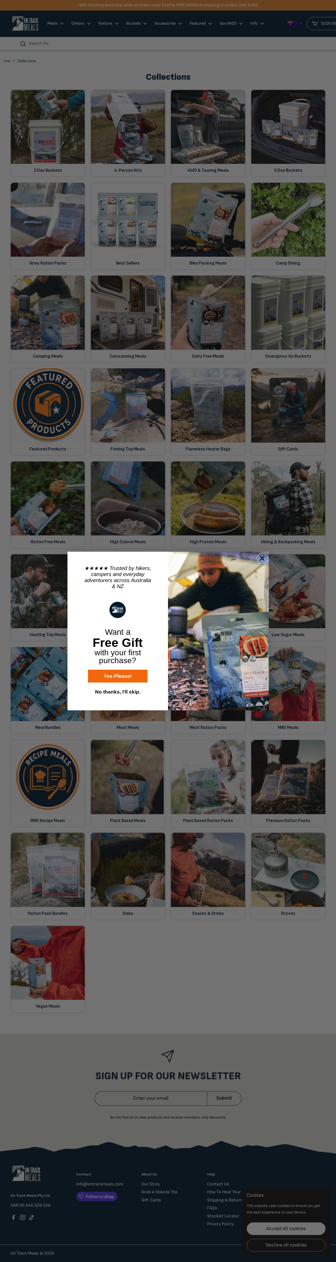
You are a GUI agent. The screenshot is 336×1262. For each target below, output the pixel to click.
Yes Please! (118, 676)
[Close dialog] (262, 558)
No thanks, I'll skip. (117, 692)
